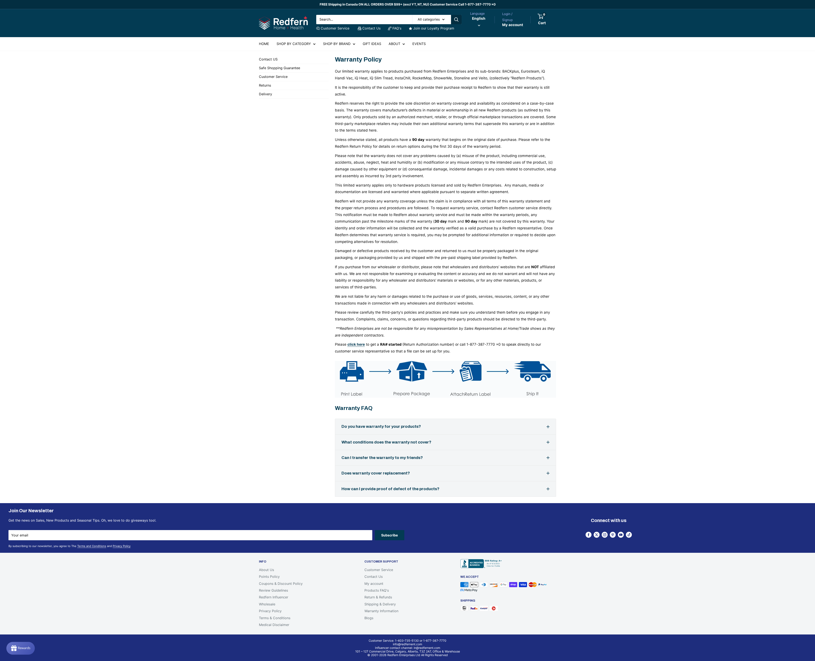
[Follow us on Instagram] (605, 535)
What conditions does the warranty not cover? (386, 442)
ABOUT (394, 44)
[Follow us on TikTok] (629, 535)
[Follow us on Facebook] (589, 535)
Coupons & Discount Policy (281, 583)
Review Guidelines (273, 590)
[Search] (456, 19)
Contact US (268, 59)
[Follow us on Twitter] (597, 535)
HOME (264, 44)
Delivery (265, 94)
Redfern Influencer (273, 597)
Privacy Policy (122, 546)
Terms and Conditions (91, 546)
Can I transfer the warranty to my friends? (382, 457)
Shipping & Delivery (380, 604)
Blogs (368, 618)
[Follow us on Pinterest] (613, 535)
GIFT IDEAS (372, 44)
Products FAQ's (376, 590)
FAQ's (396, 28)
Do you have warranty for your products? (381, 426)
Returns (265, 85)
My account (512, 25)
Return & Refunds (378, 597)
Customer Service (335, 28)
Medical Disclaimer (274, 625)
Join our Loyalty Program (433, 28)
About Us (266, 570)
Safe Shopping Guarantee (279, 68)
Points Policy (269, 576)
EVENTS (419, 44)
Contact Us (371, 28)
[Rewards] (20, 648)
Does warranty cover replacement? (375, 473)
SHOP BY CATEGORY (294, 44)
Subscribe (389, 535)
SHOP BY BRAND (337, 44)
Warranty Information (381, 611)
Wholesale (267, 604)
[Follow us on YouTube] (621, 535)
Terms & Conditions (274, 618)
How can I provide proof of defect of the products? (390, 489)
